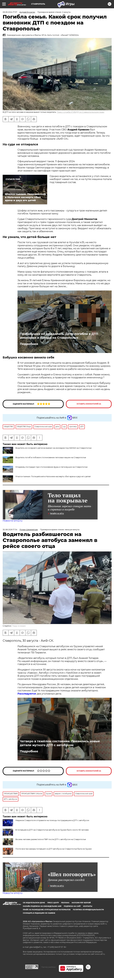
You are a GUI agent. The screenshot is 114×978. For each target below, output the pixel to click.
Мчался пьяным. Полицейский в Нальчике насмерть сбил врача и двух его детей (53, 476)
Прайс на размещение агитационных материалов (47, 910)
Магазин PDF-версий (81, 903)
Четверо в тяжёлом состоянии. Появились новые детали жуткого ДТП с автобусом (60, 743)
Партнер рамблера (48, 967)
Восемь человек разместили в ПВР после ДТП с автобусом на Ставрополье (50, 839)
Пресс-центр (53, 903)
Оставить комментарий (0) (89, 404)
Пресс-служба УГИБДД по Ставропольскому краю (80, 112)
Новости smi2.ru (12, 520)
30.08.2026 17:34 (10, 529)
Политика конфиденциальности (88, 910)
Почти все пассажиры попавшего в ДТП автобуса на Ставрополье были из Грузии (53, 849)
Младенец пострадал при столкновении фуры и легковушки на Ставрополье (51, 467)
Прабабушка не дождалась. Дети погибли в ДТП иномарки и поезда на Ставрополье (59, 335)
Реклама (65, 903)
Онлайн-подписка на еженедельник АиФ (42, 906)
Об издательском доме (34, 903)
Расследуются (27, 693)
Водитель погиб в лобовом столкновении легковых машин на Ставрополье (50, 457)
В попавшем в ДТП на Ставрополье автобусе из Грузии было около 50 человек (52, 830)
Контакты (87, 906)
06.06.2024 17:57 (10, 12)
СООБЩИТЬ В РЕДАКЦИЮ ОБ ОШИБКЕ (39, 913)
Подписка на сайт (72, 906)
